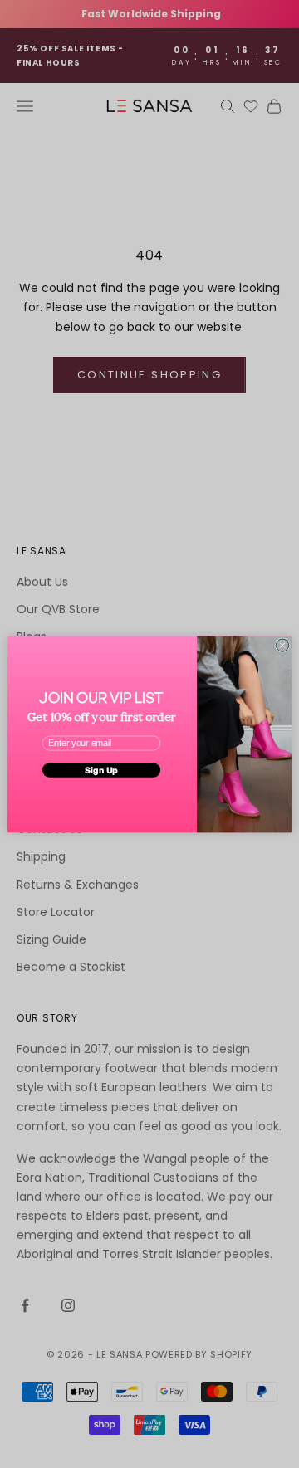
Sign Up (101, 769)
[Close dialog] (282, 644)
